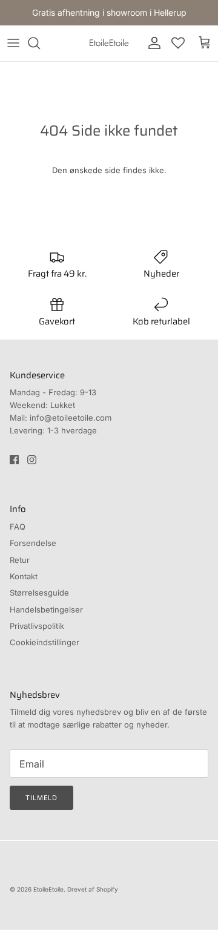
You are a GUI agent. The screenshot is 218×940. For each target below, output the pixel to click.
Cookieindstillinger (44, 642)
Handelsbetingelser (46, 609)
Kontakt (24, 576)
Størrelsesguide (39, 592)
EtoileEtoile (48, 889)
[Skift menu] (13, 43)
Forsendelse (33, 543)
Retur (20, 560)
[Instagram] (31, 459)
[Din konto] (151, 43)
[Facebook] (14, 459)
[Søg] (40, 43)
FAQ (17, 526)
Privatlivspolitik (37, 626)
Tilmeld (41, 798)
